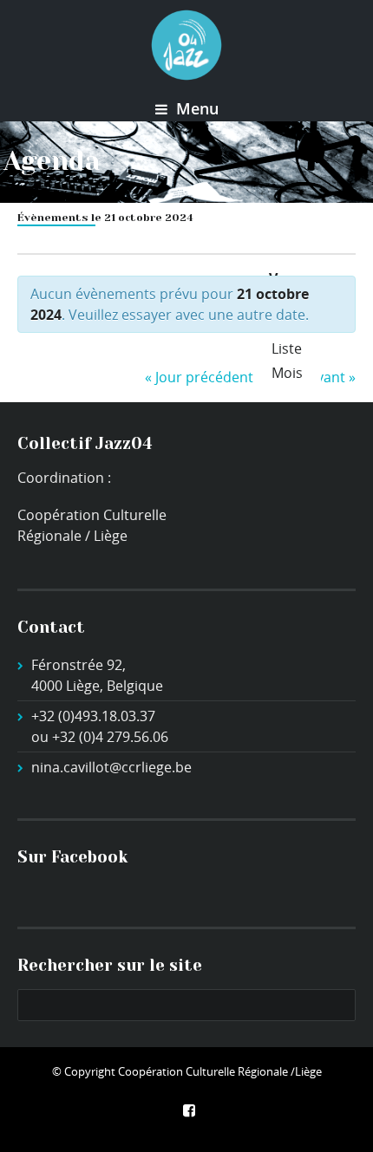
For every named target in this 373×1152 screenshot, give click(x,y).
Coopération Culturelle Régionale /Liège (220, 1071)
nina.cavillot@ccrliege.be (111, 767)
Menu (195, 108)
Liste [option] (287, 348)
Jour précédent (199, 377)
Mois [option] (287, 372)
